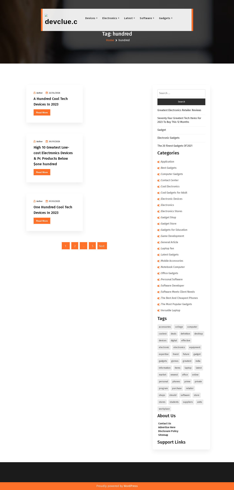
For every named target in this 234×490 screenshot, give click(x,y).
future (186, 354)
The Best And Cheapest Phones (179, 297)
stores (162, 402)
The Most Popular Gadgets (176, 304)
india (198, 361)
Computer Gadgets (172, 174)
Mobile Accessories (172, 260)
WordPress (131, 486)
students (174, 402)
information (164, 368)
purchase (177, 388)
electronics (179, 347)
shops (162, 395)
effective (185, 340)
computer (192, 327)
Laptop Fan (167, 248)
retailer (190, 388)
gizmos (174, 361)
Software (146, 18)
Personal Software (172, 279)
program (163, 388)
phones (176, 381)
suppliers (188, 402)
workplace (164, 409)
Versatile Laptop (170, 310)
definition (185, 333)
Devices (90, 18)
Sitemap (163, 434)
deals (173, 333)
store (196, 395)
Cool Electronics (170, 186)
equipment (194, 347)
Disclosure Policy (168, 431)
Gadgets (164, 18)
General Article (169, 242)
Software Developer (172, 285)
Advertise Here (166, 427)
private (198, 381)
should (172, 395)
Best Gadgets (169, 167)
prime (187, 381)
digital (174, 340)
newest (174, 374)
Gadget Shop (168, 217)
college (179, 327)
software (185, 395)
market (162, 374)
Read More (42, 112)
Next (101, 246)
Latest (128, 18)
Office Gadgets (169, 273)
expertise (164, 354)
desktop (198, 333)
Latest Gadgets (170, 254)
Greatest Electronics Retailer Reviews (179, 110)
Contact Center (170, 180)
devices (163, 340)
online (195, 374)
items (177, 368)
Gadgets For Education (174, 229)
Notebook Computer (173, 267)
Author (39, 93)
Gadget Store (168, 223)
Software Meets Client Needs (178, 291)
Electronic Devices (171, 198)
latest (199, 368)
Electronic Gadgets (168, 137)
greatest (187, 361)
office (185, 374)
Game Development (172, 236)
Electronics (109, 18)
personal (163, 381)
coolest (163, 333)
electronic (164, 347)
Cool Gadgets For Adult (174, 192)
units (199, 402)
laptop (188, 368)
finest (176, 354)
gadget (197, 354)
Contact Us (164, 423)
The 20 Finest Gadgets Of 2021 (174, 145)
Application (167, 161)
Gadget (161, 129)
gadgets (163, 361)
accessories (165, 327)
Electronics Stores (171, 211)
